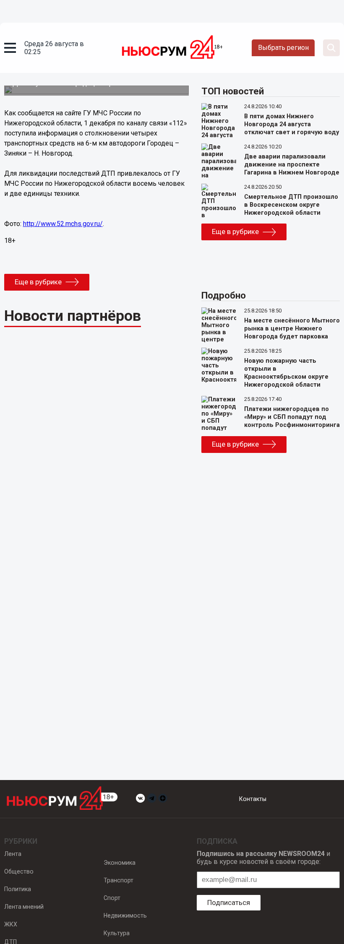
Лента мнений (24, 906)
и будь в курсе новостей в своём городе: (263, 858)
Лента (12, 853)
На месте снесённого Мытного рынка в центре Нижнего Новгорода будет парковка (292, 328)
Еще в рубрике (38, 282)
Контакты (252, 799)
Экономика (120, 862)
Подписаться (228, 902)
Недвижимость (125, 915)
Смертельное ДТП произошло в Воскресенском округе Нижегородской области (291, 204)
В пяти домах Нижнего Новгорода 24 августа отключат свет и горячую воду (291, 124)
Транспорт (118, 880)
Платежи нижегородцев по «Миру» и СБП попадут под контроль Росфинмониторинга (292, 417)
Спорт (112, 898)
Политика (17, 889)
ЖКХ (10, 924)
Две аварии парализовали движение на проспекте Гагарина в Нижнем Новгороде (291, 164)
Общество (19, 871)
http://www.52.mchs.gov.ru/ (63, 224)
